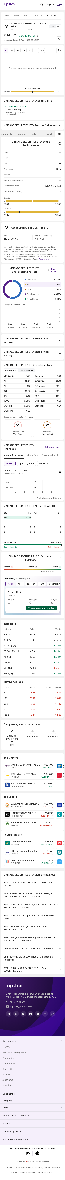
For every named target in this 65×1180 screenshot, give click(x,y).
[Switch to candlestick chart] (59, 50)
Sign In (50, 4)
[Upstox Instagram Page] (45, 1014)
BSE (58, 26)
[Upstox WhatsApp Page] (52, 1014)
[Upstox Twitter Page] (16, 1014)
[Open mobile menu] (59, 4)
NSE (52, 26)
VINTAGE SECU (11, 370)
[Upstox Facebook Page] (8, 1014)
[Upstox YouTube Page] (38, 1014)
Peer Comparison (26, 370)
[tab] (21, 134)
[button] (56, 269)
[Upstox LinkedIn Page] (30, 1014)
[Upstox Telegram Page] (23, 1014)
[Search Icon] (43, 4)
